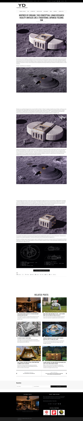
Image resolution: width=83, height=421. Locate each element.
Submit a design (30, 1)
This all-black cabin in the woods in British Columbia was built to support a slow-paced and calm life (54, 373)
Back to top (19, 419)
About (18, 1)
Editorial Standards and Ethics (47, 400)
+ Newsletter (60, 11)
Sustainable (46, 11)
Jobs (38, 1)
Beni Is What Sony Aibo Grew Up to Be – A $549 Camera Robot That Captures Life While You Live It (54, 314)
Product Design (23, 11)
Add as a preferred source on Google (42, 270)
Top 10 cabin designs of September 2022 (29, 373)
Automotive (33, 11)
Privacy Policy (54, 400)
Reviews (55, 11)
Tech (28, 11)
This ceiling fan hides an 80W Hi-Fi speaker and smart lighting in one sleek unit (28, 411)
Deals (51, 11)
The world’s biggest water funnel (24, 338)
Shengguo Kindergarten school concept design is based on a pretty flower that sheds (53, 338)
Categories (23, 1)
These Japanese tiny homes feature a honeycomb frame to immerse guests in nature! (28, 363)
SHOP (35, 1)
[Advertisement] (49, 6)
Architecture (39, 11)
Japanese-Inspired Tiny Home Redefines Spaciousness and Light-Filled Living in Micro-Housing (54, 363)
